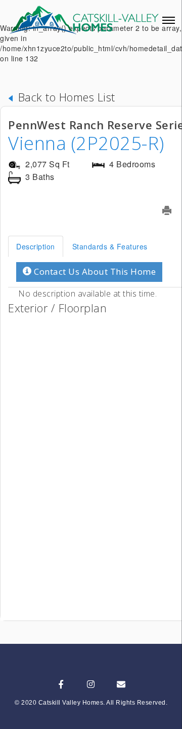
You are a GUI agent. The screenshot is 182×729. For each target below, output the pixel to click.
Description (35, 246)
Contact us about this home (94, 271)
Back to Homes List (65, 96)
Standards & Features (110, 246)
